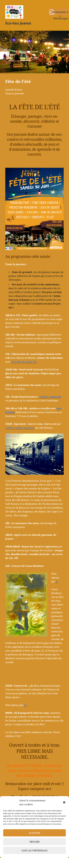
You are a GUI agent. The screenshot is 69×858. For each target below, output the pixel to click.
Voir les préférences (34, 850)
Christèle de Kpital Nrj (24, 361)
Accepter (34, 832)
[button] (64, 802)
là (56, 581)
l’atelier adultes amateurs (19, 427)
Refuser (34, 841)
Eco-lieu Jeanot (18, 23)
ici (25, 705)
